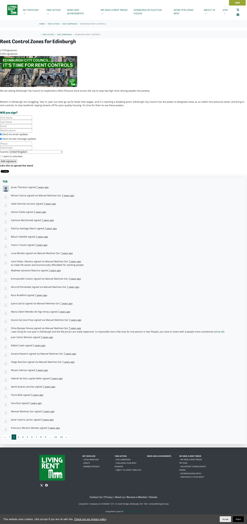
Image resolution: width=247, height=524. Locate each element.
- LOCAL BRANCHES (90, 459)
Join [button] (227, 9)
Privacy (108, 497)
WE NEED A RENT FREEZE (190, 456)
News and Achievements (75, 11)
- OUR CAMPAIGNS (123, 459)
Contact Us (96, 497)
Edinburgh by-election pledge (148, 11)
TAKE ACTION (121, 456)
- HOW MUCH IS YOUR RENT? (191, 477)
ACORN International (133, 511)
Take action (53, 24)
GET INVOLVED (88, 456)
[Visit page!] (238, 10)
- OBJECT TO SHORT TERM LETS (128, 470)
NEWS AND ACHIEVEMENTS (159, 456)
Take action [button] (55, 9)
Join (237, 3)
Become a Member (137, 497)
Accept (225, 519)
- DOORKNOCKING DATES (190, 473)
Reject (238, 519)
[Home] (12, 10)
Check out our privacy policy (90, 519)
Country (4, 151)
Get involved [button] (33, 9)
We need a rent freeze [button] (114, 9)
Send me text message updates (19, 138)
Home (42, 24)
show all (219, 331)
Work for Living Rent (183, 11)
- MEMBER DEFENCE (91, 466)
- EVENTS (86, 463)
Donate (153, 497)
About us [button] (212, 9)
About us (120, 497)
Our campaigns (69, 24)
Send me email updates (15, 134)
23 (55, 437)
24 (61, 437)
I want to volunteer (12, 156)
